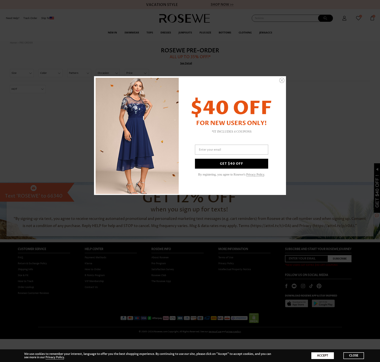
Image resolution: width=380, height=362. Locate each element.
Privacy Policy (55, 357)
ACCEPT (322, 355)
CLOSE (353, 355)
